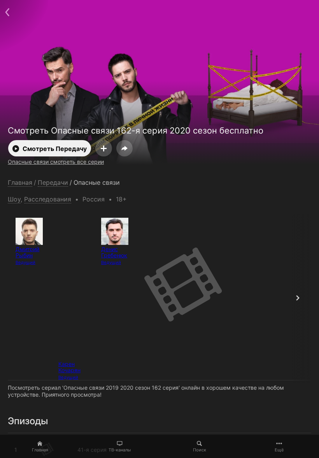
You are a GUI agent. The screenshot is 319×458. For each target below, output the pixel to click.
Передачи (53, 182)
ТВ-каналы (120, 450)
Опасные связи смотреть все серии (56, 161)
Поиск (199, 450)
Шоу (14, 199)
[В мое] (103, 148)
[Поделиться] (124, 148)
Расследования (47, 199)
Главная (40, 450)
